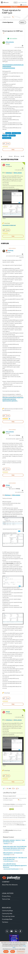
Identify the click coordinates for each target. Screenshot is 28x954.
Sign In (20, 2)
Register (15, 2)
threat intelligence (16, 133)
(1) (9, 418)
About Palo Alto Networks (10, 884)
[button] (6, 951)
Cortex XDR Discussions (8, 861)
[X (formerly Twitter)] (7, 931)
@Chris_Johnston (18, 172)
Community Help (7, 913)
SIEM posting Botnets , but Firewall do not (12, 852)
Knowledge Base (7, 919)
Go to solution (13, 38)
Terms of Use (6, 899)
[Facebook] (20, 931)
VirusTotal (6, 843)
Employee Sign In (24, 2)
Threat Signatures (6, 138)
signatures (8, 133)
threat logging (12, 135)
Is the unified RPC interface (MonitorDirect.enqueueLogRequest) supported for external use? (15, 865)
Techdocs (5, 922)
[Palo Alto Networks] (14, 878)
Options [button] (22, 22)
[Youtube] (11, 931)
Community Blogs (7, 910)
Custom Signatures (8, 22)
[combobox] (8, 17)
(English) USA (24, 4)
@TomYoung (9, 172)
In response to (15, 435)
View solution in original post (9, 225)
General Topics (7, 854)
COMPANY (5, 882)
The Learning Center (8, 916)
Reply (13, 149)
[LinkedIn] (16, 931)
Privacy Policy (6, 896)
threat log (5, 135)
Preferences (20, 951)
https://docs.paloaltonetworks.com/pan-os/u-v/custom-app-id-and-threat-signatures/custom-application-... (13, 399)
